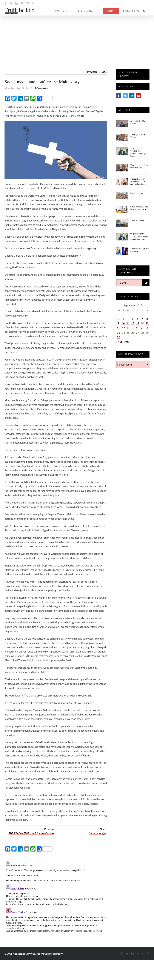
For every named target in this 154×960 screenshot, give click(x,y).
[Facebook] (118, 95)
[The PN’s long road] (122, 224)
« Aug (119, 341)
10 (123, 323)
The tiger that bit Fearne (137, 136)
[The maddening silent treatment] (122, 252)
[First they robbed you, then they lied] (122, 169)
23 (118, 332)
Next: (97, 831)
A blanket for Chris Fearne (138, 122)
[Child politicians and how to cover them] (122, 210)
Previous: (31, 831)
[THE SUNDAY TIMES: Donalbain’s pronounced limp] (122, 238)
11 (127, 323)
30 (118, 337)
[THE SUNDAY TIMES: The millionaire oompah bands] (122, 152)
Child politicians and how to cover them (139, 208)
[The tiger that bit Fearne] (122, 138)
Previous (92, 71)
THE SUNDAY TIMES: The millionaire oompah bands (138, 152)
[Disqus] (56, 897)
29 (147, 332)
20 (137, 328)
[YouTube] (138, 95)
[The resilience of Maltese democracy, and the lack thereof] (122, 182)
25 (127, 332)
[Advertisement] (77, 38)
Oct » (126, 341)
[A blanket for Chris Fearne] (122, 124)
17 (123, 328)
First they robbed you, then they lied (139, 166)
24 (123, 332)
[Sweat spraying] (122, 196)
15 (147, 323)
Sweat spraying (136, 192)
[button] (144, 11)
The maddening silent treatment (139, 249)
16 (118, 328)
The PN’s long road (138, 220)
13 (137, 323)
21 (142, 328)
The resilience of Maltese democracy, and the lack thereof (138, 181)
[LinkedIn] (131, 95)
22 (147, 328)
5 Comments (41, 88)
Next (102, 71)
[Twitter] (125, 95)
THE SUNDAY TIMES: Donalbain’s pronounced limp (139, 237)
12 (132, 323)
